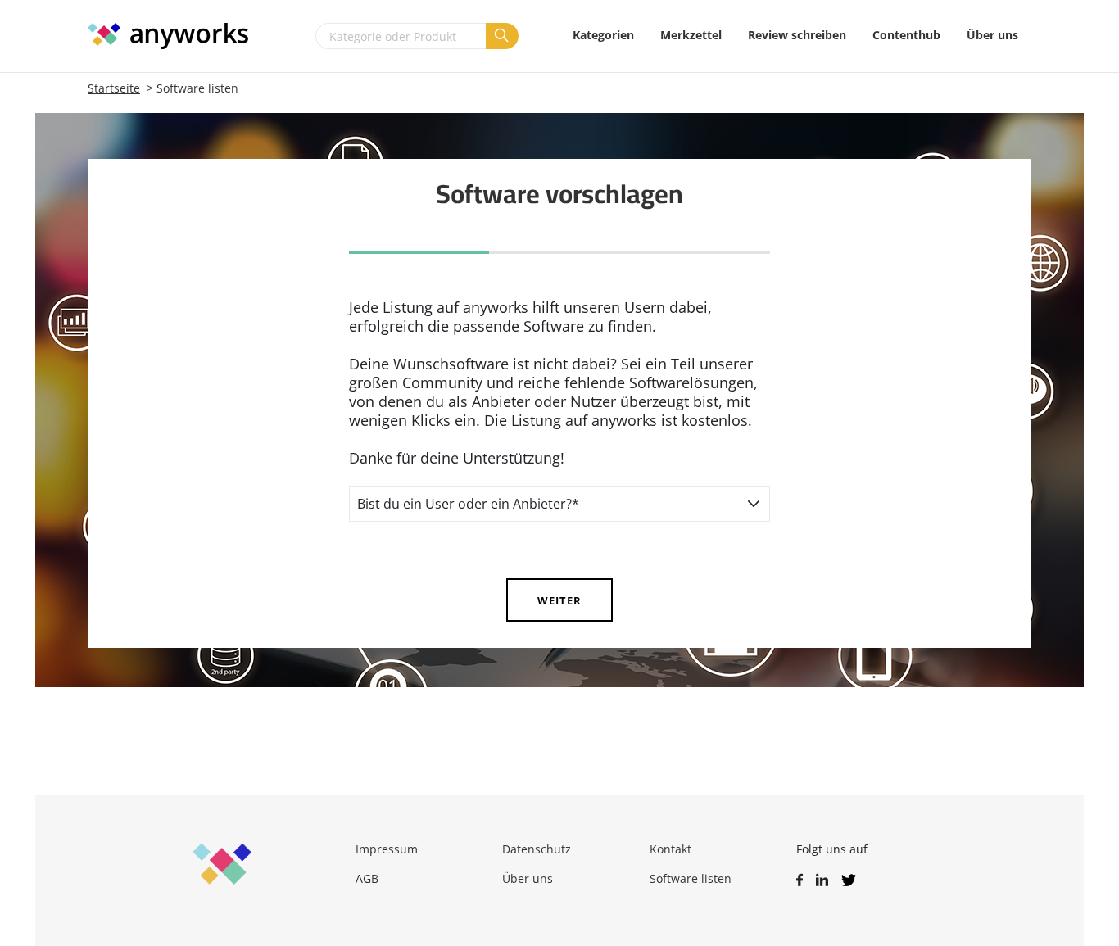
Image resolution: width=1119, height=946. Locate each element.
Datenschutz (536, 849)
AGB (367, 878)
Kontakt (670, 849)
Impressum (387, 849)
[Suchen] (502, 36)
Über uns (527, 878)
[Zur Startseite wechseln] (176, 36)
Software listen (691, 878)
